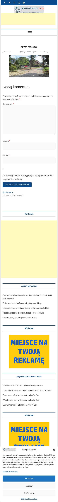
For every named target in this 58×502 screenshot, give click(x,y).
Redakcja (7, 52)
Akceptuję (29, 478)
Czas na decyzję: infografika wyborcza (20, 317)
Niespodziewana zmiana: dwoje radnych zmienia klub (26, 308)
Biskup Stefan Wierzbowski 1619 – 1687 (33, 390)
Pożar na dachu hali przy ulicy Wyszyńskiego (22, 303)
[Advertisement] (29, 249)
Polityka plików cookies (29, 499)
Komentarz (8, 104)
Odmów (29, 486)
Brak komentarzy (41, 52)
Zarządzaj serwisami (10, 471)
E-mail (6, 155)
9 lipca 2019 (26, 52)
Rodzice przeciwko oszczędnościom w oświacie (23, 313)
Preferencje (29, 493)
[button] (54, 449)
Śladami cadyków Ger (33, 385)
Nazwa (6, 141)
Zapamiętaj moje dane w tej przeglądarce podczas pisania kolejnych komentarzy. (28, 177)
